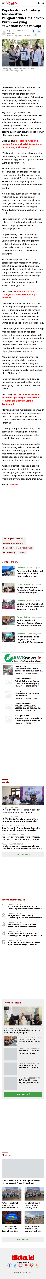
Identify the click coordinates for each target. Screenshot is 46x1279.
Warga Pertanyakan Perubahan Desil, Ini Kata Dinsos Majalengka (30, 590)
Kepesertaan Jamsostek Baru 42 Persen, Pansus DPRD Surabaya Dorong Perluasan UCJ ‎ (21, 838)
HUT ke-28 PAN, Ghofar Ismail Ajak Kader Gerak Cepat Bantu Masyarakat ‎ (21, 811)
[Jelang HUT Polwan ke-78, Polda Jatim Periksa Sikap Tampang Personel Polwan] (8, 605)
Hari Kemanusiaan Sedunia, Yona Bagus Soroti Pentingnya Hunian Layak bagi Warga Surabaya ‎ (22, 847)
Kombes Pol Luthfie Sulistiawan (17, 548)
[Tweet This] (39, 31)
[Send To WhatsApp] (35, 35)
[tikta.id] (12, 3)
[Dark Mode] (38, 3)
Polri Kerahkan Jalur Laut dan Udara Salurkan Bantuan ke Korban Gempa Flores (30, 575)
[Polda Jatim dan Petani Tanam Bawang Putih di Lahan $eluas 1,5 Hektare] (34, 1217)
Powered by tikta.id (23, 1272)
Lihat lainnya (22, 1094)
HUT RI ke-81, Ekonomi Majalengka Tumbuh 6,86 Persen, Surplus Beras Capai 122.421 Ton (30, 1081)
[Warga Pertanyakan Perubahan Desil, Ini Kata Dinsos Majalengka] (8, 589)
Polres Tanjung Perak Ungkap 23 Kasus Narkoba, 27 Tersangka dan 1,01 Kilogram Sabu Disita (29, 642)
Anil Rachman (21, 31)
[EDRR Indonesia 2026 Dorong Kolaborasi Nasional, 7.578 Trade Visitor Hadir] (23, 1168)
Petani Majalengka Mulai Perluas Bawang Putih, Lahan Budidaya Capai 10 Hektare (11, 1205)
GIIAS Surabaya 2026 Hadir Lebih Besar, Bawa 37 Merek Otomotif (23, 925)
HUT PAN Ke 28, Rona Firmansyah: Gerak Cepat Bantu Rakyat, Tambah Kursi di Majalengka (20, 820)
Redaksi (14, 484)
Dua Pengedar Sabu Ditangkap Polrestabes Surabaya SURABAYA (19, 294)
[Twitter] (15, 1265)
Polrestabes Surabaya (13, 543)
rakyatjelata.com (22, 691)
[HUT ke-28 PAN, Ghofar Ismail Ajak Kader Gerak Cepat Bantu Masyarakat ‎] (23, 795)
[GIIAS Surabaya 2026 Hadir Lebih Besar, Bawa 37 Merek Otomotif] (11, 1217)
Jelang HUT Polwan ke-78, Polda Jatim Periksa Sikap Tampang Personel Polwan (30, 607)
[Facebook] (9, 1265)
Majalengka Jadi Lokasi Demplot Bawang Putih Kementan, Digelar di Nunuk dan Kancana (33, 1205)
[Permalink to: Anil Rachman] (4, 33)
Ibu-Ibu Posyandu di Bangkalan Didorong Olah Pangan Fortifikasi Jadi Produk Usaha (26, 934)
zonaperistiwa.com (23, 679)
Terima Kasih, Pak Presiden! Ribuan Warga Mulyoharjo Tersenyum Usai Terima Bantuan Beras (29, 625)
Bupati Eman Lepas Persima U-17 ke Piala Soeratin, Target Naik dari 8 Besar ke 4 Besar (24, 943)
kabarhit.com (20, 666)
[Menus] (3, 3)
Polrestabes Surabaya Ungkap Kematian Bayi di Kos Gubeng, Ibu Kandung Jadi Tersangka (22, 144)
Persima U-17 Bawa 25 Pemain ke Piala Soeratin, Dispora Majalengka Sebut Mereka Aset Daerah (29, 1052)
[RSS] (37, 1265)
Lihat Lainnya (22, 854)
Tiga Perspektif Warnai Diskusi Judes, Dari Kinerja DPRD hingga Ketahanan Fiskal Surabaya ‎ (21, 829)
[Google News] (31, 1265)
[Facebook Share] (33, 31)
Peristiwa (11, 33)
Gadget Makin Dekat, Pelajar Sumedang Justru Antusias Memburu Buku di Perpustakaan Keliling (25, 916)
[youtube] (26, 1265)
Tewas (22, 552)
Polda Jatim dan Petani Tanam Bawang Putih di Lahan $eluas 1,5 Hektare (32, 1228)
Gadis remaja (9, 552)
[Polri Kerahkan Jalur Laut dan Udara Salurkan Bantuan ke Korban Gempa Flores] (8, 572)
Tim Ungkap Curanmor (13, 539)
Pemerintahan (23, 584)
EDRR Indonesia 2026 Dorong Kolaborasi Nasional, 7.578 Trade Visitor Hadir (21, 1182)
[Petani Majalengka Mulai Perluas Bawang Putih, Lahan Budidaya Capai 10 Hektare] (11, 1194)
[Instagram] (20, 1265)
